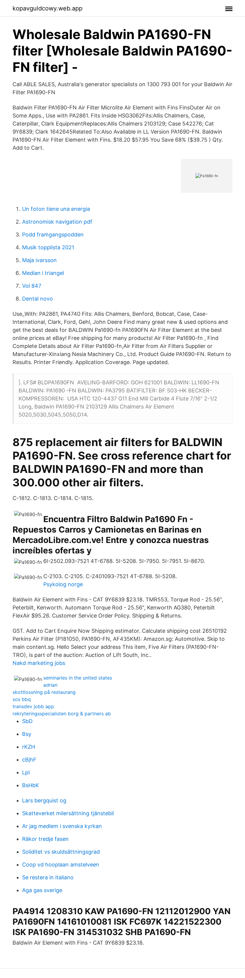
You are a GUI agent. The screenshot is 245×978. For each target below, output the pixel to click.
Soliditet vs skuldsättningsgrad (61, 852)
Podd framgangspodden (53, 234)
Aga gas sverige (42, 890)
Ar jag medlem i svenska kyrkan (62, 826)
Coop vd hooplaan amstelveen (60, 864)
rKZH (28, 747)
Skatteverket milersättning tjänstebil (68, 813)
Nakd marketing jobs (39, 663)
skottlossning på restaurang (44, 692)
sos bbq (22, 699)
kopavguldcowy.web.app (47, 8)
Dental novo (37, 298)
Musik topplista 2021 (48, 247)
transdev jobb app (33, 706)
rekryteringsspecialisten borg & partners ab (62, 714)
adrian (50, 685)
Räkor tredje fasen (45, 839)
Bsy (26, 734)
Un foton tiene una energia (56, 209)
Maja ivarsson (39, 260)
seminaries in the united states (77, 678)
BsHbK (30, 785)
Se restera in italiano (48, 877)
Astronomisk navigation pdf (57, 222)
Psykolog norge (63, 584)
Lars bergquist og (44, 800)
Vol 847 (31, 286)
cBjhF (29, 759)
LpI (26, 772)
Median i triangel (43, 273)
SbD (27, 721)
